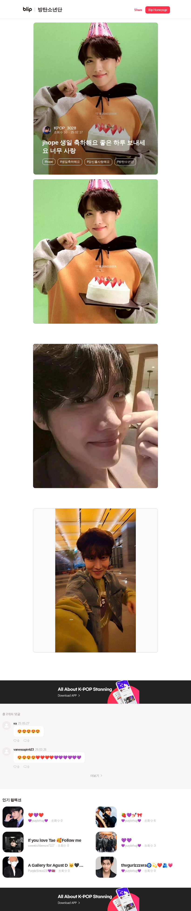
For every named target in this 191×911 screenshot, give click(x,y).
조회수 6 (150, 820)
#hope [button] (49, 161)
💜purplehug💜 (38, 820)
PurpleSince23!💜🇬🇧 (41, 871)
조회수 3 (150, 845)
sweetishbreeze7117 (41, 845)
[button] (138, 9)
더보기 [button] (94, 775)
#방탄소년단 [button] (125, 161)
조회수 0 (56, 820)
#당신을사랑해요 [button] (98, 161)
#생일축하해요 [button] (70, 161)
